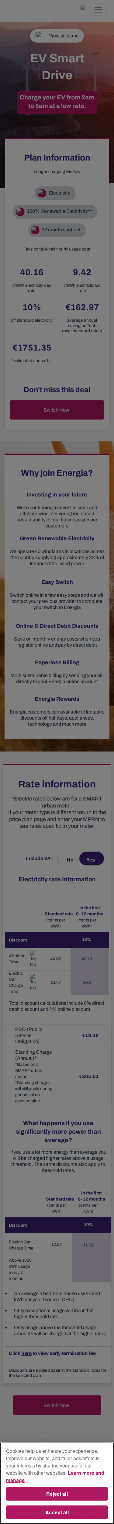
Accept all (57, 1512)
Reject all (57, 1493)
